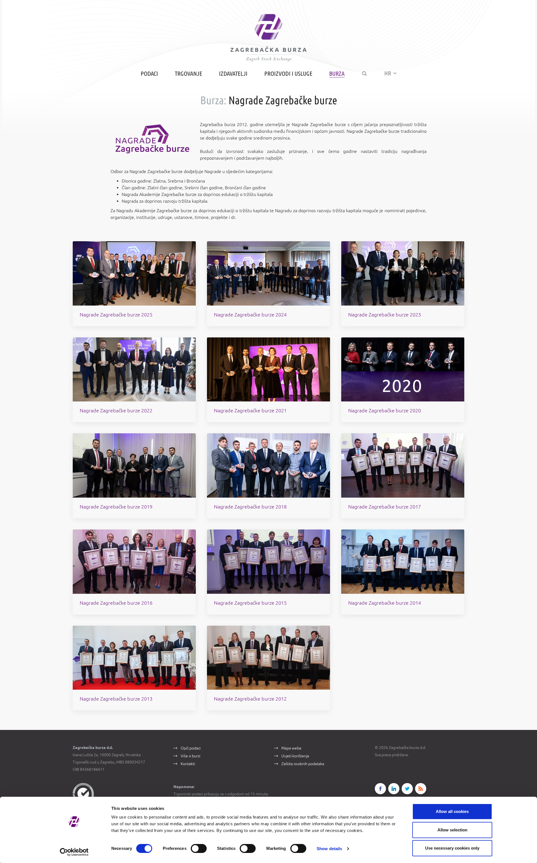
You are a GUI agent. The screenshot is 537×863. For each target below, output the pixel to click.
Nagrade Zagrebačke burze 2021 (250, 410)
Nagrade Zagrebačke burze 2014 (384, 603)
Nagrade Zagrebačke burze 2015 (250, 603)
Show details (329, 848)
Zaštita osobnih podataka (302, 764)
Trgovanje (188, 73)
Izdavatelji (233, 73)
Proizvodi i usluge (288, 73)
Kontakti (188, 764)
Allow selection (452, 829)
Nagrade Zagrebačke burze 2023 (384, 314)
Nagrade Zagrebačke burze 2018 (250, 506)
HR (388, 73)
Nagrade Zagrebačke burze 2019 (116, 506)
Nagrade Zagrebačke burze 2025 (116, 314)
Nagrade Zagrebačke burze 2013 (116, 698)
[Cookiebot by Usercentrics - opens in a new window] (74, 852)
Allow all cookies (452, 811)
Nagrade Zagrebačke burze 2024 (250, 314)
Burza (337, 73)
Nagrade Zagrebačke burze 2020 (384, 410)
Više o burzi (190, 756)
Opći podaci (191, 748)
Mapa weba (291, 748)
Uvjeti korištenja (295, 756)
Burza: (213, 100)
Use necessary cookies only (452, 848)
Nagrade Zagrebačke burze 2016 (116, 603)
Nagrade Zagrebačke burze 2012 (250, 698)
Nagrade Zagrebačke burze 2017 (384, 506)
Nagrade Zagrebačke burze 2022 (116, 410)
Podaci (149, 73)
